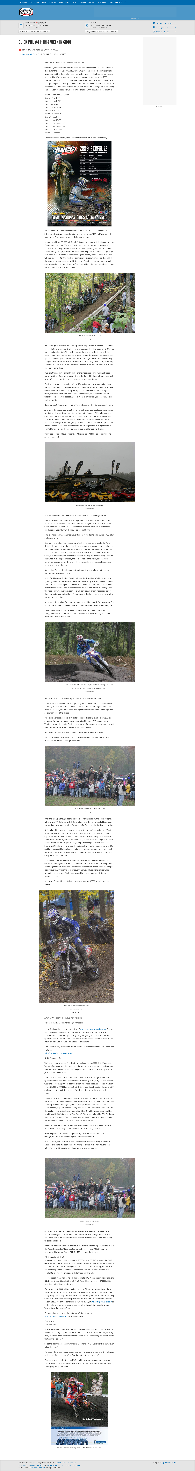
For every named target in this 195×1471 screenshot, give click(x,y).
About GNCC (120, 2)
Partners (91, 2)
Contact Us (72, 1463)
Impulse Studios (170, 1463)
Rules (75, 2)
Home (22, 54)
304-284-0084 (61, 1463)
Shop (110, 2)
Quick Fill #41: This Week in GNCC (52, 54)
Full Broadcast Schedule (39, 31)
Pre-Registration (162, 27)
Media (43, 2)
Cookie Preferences (37, 1465)
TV (30, 2)
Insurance (102, 2)
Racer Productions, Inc (37, 1467)
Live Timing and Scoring (164, 23)
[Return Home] (26, 16)
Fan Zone (52, 2)
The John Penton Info (94, 31)
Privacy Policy (23, 1465)
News (36, 2)
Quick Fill (31, 54)
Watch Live (24, 31)
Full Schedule (111, 31)
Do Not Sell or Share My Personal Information (63, 1465)
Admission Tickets (162, 32)
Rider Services (64, 2)
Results (83, 2)
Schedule (23, 2)
